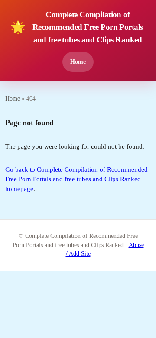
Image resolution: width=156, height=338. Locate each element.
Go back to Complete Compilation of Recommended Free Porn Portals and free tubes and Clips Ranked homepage (76, 179)
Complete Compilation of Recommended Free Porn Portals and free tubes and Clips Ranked (76, 27)
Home (78, 61)
